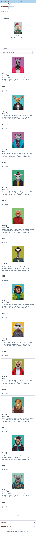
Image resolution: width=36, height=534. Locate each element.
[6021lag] (18, 178)
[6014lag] (18, 443)
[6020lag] (18, 216)
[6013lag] (18, 481)
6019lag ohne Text (5, 264)
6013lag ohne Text (5, 491)
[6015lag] (18, 405)
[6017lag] (18, 329)
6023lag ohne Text (5, 112)
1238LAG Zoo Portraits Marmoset (18, 36)
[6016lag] (18, 367)
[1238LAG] (18, 28)
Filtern (6, 48)
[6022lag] (18, 140)
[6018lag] (18, 292)
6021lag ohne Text (5, 188)
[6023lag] (18, 102)
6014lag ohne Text (5, 453)
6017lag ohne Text (5, 339)
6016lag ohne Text (5, 377)
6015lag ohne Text (5, 415)
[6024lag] (18, 65)
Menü (4, 1)
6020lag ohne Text (5, 226)
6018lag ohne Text (5, 302)
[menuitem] (3, 1)
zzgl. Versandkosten (29, 529)
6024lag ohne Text (5, 75)
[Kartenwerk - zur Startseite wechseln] (8, 6)
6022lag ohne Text (5, 150)
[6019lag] (18, 254)
